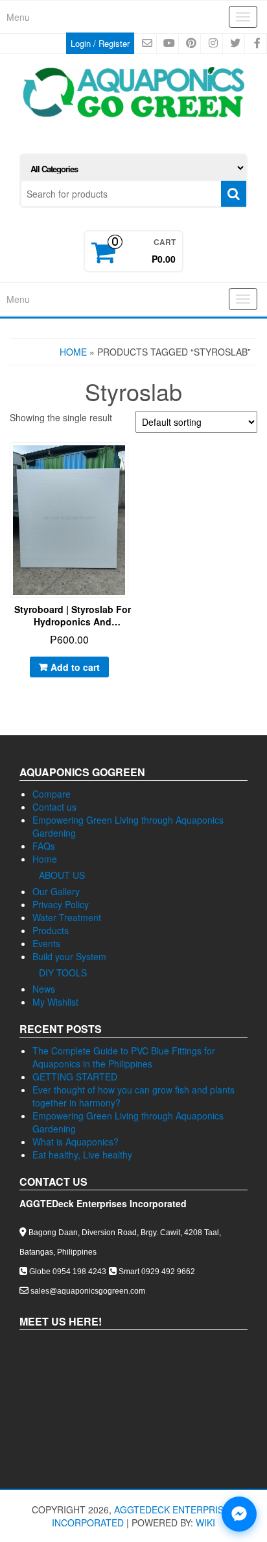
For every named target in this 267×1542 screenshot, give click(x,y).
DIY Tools (63, 972)
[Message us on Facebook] (239, 1514)
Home (73, 351)
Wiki (205, 1522)
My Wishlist (55, 1001)
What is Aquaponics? (75, 1141)
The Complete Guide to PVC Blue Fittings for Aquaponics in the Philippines (123, 1057)
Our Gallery (56, 891)
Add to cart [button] (75, 666)
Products (50, 930)
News (43, 988)
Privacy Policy (60, 904)
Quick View (128, 462)
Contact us (54, 806)
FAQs (43, 845)
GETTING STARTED (74, 1076)
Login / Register (100, 43)
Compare (51, 793)
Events (46, 943)
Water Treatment (66, 917)
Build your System (69, 956)
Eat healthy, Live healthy (82, 1154)
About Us (62, 875)
